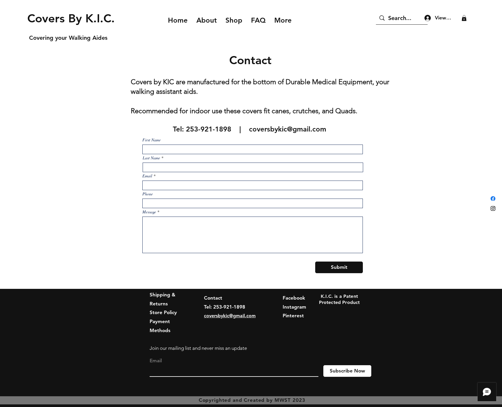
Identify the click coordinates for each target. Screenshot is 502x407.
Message (149, 212)
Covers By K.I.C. (74, 18)
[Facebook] (493, 198)
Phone (147, 194)
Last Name (151, 158)
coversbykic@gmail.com (287, 129)
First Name (151, 140)
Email (147, 176)
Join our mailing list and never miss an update (198, 348)
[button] (464, 18)
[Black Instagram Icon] (493, 208)
